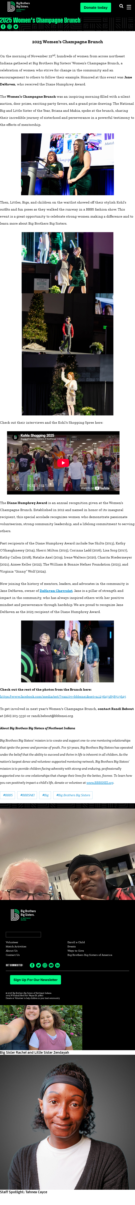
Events (72, 946)
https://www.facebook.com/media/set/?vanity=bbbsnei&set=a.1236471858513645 (63, 696)
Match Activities (16, 946)
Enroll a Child (76, 942)
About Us (12, 950)
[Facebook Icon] (3, 26)
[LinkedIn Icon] (16, 26)
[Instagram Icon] (45, 965)
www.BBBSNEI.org (99, 782)
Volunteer (12, 942)
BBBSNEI (27, 795)
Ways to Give (76, 950)
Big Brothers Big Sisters (73, 795)
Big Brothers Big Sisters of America (90, 955)
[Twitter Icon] (9, 26)
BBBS (7, 795)
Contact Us (13, 955)
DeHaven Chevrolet (56, 591)
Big (45, 795)
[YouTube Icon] (51, 965)
